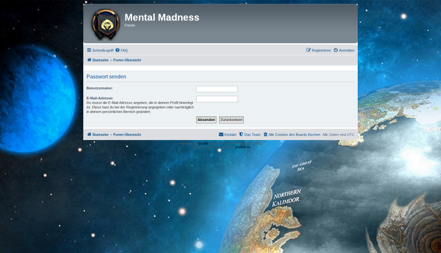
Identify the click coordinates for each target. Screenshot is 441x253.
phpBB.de (243, 147)
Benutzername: (100, 88)
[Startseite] (105, 23)
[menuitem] (121, 50)
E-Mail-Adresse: (100, 98)
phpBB (203, 143)
